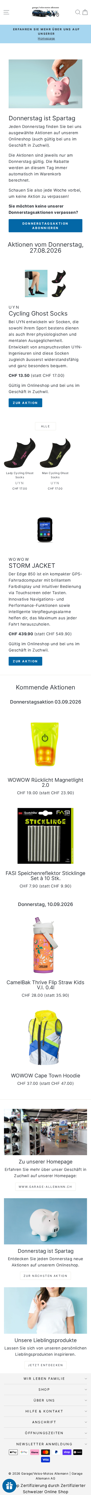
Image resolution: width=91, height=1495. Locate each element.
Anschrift (44, 1422)
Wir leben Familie (44, 1378)
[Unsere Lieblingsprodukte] (45, 1310)
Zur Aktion (25, 403)
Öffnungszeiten (44, 1433)
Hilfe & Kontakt (44, 1411)
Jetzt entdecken (45, 1365)
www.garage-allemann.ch (45, 1186)
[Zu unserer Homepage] (45, 1132)
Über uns (44, 1400)
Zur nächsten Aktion (46, 1276)
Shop (44, 1389)
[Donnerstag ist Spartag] (45, 1221)
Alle (45, 426)
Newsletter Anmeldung (44, 1444)
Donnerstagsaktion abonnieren (45, 226)
